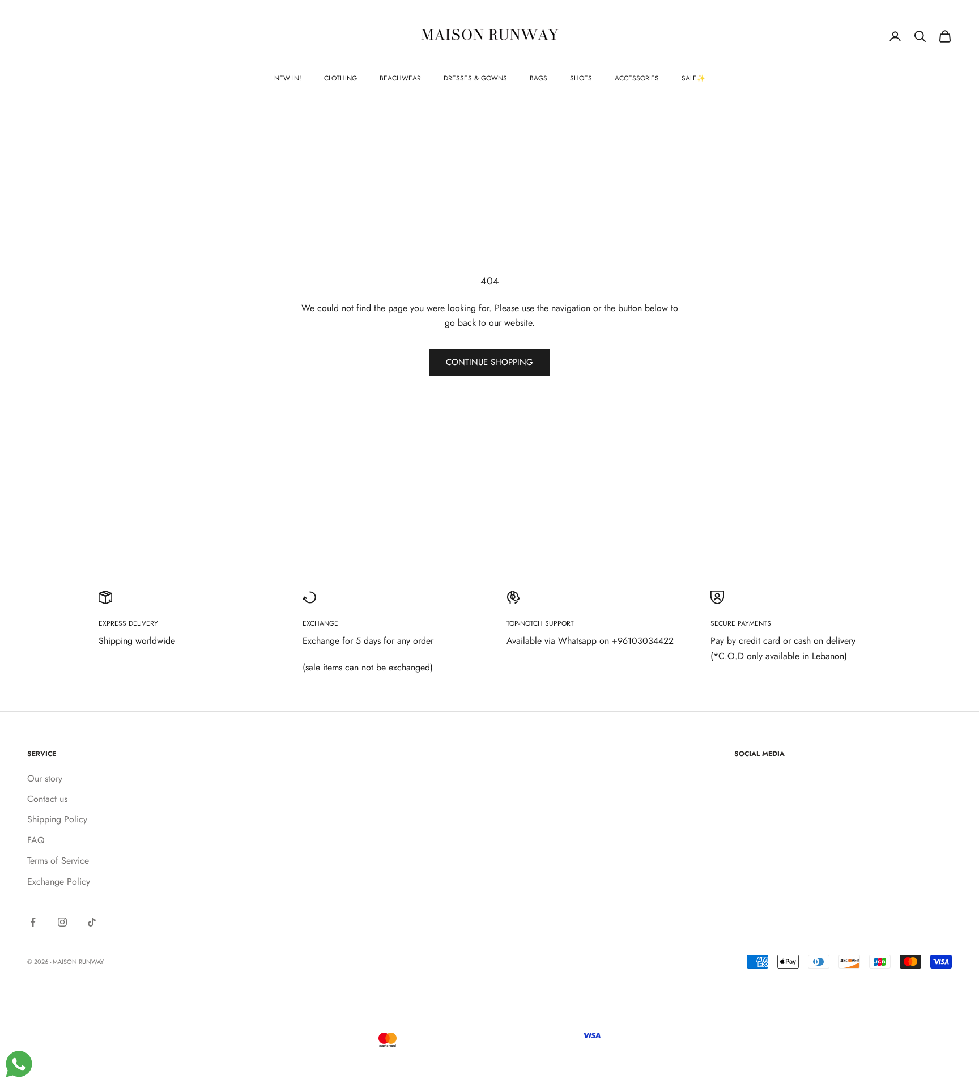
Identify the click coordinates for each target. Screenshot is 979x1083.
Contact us (47, 798)
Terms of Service (58, 860)
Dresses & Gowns (475, 78)
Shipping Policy (57, 819)
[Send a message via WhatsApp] (19, 1064)
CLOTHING (340, 78)
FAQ (36, 840)
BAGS (538, 78)
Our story (44, 778)
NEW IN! (287, 78)
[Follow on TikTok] (91, 922)
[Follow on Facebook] (33, 922)
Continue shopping (489, 362)
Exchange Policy (58, 881)
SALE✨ (693, 78)
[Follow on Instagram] (62, 922)
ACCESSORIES (637, 78)
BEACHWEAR (400, 78)
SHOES (581, 78)
